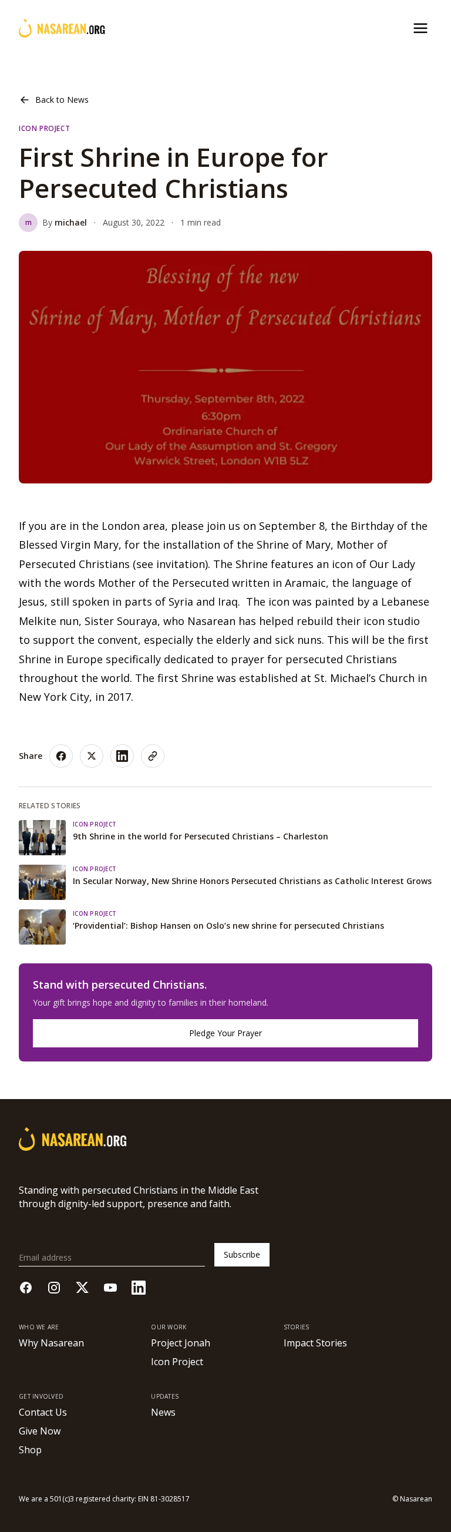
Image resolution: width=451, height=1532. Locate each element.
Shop (30, 1449)
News (163, 1412)
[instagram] (54, 1288)
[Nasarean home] (62, 28)
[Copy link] (152, 756)
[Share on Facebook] (61, 756)
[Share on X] (91, 756)
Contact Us (43, 1412)
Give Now (39, 1431)
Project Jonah (180, 1342)
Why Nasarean (51, 1342)
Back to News (62, 99)
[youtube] (110, 1288)
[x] (82, 1288)
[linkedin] (139, 1288)
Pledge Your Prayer (225, 1033)
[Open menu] (420, 28)
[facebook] (26, 1288)
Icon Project (177, 1361)
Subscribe (242, 1254)
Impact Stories (315, 1342)
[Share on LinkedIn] (122, 756)
